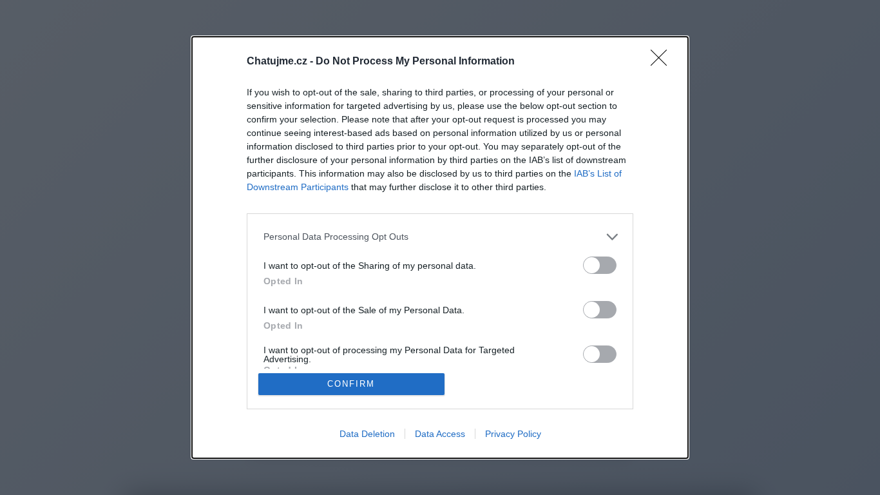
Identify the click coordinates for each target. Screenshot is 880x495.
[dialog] (440, 247)
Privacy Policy (513, 434)
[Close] (663, 62)
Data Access (440, 434)
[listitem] (440, 237)
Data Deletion (367, 434)
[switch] (600, 265)
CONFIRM (351, 384)
